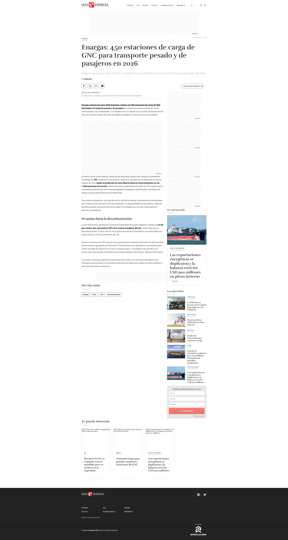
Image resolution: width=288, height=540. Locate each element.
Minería (145, 5)
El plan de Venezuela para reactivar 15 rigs (194, 338)
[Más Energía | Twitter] (205, 5)
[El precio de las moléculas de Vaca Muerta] (176, 320)
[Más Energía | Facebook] (201, 5)
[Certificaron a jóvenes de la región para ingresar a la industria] (176, 303)
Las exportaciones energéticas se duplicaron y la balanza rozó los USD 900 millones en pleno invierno (185, 266)
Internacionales (167, 5)
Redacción (88, 79)
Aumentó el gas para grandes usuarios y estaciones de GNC (128, 461)
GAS (85, 453)
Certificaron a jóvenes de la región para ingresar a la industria (196, 306)
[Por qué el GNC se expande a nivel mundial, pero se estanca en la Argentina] (96, 439)
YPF (101, 294)
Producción (190, 330)
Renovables (181, 5)
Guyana (189, 345)
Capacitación (191, 297)
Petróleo (130, 5)
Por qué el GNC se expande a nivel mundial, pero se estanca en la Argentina (94, 464)
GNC (94, 294)
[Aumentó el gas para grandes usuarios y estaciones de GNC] (128, 439)
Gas (138, 5)
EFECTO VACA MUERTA (177, 248)
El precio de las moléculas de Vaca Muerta (195, 322)
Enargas (85, 39)
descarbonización (113, 294)
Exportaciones (191, 314)
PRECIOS (118, 453)
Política (155, 5)
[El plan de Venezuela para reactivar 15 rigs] (176, 336)
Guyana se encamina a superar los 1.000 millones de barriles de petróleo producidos (196, 357)
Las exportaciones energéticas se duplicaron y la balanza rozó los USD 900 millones (196, 377)
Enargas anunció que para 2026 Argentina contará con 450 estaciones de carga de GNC (121, 105)
